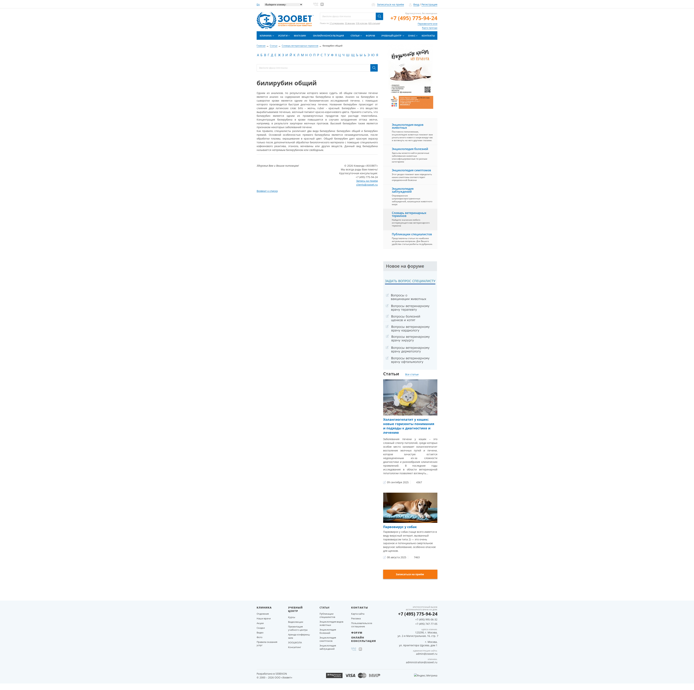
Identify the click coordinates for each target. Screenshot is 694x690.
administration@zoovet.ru (421, 662)
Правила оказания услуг (267, 643)
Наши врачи (264, 618)
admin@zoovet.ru (426, 653)
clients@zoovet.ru (367, 184)
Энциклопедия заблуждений (403, 190)
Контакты (428, 35)
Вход (416, 4)
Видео (260, 632)
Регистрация (429, 4)
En (258, 4)
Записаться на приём (390, 4)
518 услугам (361, 23)
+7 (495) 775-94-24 (413, 18)
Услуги (283, 35)
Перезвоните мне (427, 23)
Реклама (356, 618)
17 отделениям (336, 23)
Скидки (261, 627)
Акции (260, 623)
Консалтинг (294, 647)
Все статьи (412, 374)
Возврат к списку (267, 191)
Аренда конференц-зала (299, 636)
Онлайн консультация (328, 35)
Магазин (300, 35)
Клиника (266, 35)
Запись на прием (367, 181)
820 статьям (374, 23)
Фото (259, 637)
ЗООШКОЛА (295, 642)
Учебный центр (391, 35)
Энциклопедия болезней (410, 148)
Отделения (263, 613)
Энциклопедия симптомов (411, 170)
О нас (411, 35)
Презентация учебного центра (297, 628)
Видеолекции (295, 621)
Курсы (291, 617)
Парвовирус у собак (400, 527)
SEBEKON (281, 673)
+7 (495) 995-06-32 (426, 619)
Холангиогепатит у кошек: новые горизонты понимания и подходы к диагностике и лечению (408, 426)
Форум (370, 35)
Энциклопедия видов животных (407, 126)
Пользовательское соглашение (361, 625)
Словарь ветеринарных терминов (409, 214)
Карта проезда (429, 27)
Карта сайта (357, 613)
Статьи (355, 35)
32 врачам (350, 23)
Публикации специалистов (412, 234)
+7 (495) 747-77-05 (426, 623)
